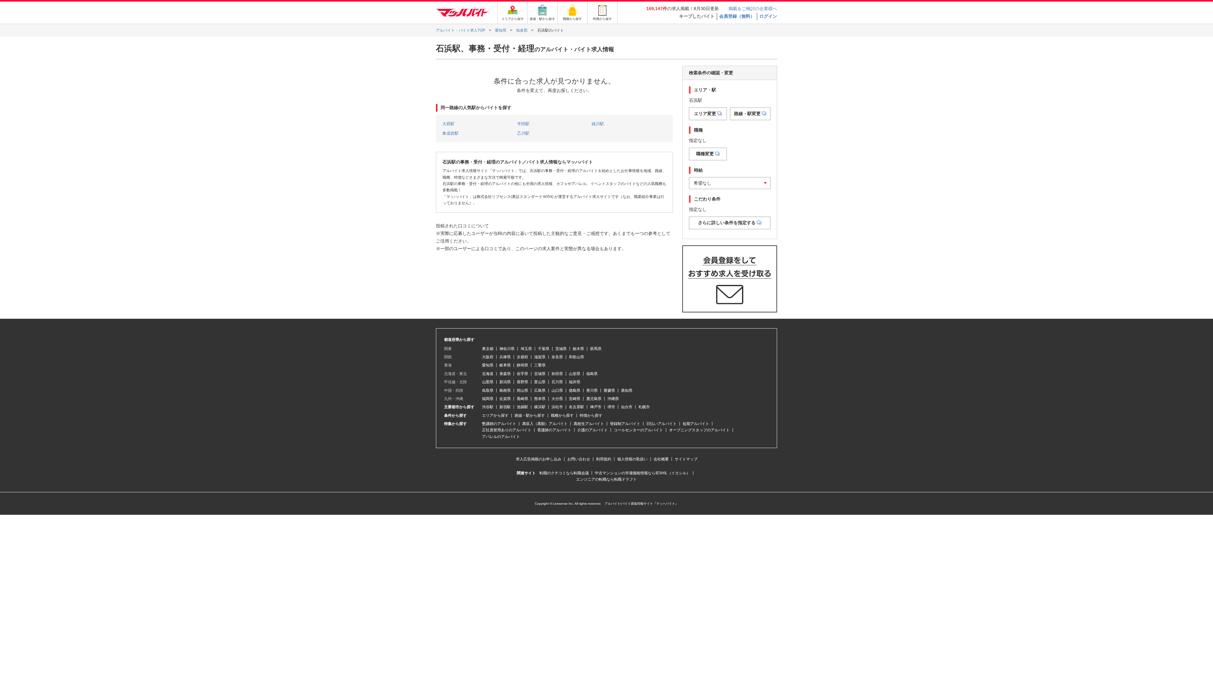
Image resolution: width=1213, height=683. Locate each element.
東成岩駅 (450, 133)
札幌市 (644, 407)
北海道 (487, 374)
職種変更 (705, 153)
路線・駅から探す (530, 415)
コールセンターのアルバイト (638, 430)
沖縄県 (613, 399)
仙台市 (626, 407)
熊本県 (540, 399)
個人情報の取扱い (632, 459)
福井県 (574, 382)
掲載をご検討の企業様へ (752, 8)
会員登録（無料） (737, 16)
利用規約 (603, 459)
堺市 (611, 407)
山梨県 (487, 382)
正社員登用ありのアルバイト (506, 430)
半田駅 (523, 123)
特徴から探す (591, 415)
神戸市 (595, 407)
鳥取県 (487, 390)
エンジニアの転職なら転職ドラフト (606, 479)
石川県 (557, 382)
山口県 (557, 390)
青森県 (505, 374)
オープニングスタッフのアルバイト (699, 430)
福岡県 (487, 399)
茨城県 (561, 349)
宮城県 (540, 374)
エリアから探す (495, 415)
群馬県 (595, 349)
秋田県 (557, 374)
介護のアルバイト (592, 430)
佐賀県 (505, 399)
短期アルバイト (696, 423)
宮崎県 (574, 399)
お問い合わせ (578, 459)
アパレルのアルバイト (501, 436)
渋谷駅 (487, 407)
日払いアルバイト (661, 423)
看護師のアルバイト (554, 430)
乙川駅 (523, 133)
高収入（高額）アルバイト (545, 423)
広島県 (540, 390)
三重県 (540, 365)
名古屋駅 (576, 407)
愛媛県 (609, 390)
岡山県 (522, 390)
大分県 (557, 399)
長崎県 (522, 399)
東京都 (487, 349)
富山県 (540, 382)
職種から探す (562, 415)
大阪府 (487, 357)
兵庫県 (505, 357)
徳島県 (574, 390)
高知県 (626, 390)
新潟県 (505, 382)
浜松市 (557, 407)
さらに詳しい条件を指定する (727, 222)
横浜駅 (540, 407)
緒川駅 (598, 123)
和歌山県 (576, 357)
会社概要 (661, 459)
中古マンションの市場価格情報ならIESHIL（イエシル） (642, 473)
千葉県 (543, 349)
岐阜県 (505, 365)
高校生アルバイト (589, 423)
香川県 (592, 390)
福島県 (592, 374)
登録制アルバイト (625, 423)
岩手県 (522, 374)
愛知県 (487, 365)
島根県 (505, 390)
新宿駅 (505, 407)
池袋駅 (522, 407)
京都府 (522, 357)
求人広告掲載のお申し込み (538, 459)
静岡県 (522, 365)
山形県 (574, 374)
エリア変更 (705, 113)
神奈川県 (507, 349)
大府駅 (448, 123)
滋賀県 (540, 357)
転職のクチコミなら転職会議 (564, 473)
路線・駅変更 (747, 113)
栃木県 (578, 349)
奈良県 (557, 357)
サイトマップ (686, 459)
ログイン (768, 16)
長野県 (522, 382)
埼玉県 (526, 349)
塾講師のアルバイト (499, 423)
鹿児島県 (593, 399)
